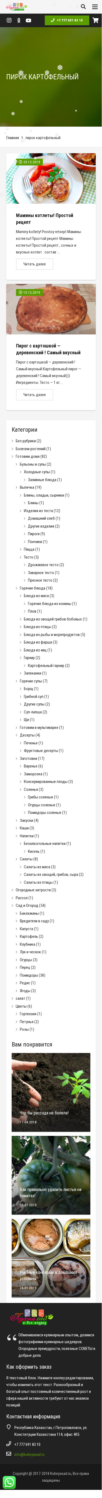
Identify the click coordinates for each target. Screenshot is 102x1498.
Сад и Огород (27, 905)
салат (20, 998)
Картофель (29, 936)
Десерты (27, 735)
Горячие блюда (32, 588)
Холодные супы (37, 471)
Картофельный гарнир (46, 665)
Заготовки (28, 758)
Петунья (26, 1021)
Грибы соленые (40, 797)
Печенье (31, 743)
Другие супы (34, 704)
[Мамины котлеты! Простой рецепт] (51, 216)
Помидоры (29, 975)
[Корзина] (95, 20)
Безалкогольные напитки (45, 843)
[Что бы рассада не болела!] (51, 1092)
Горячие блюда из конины (49, 603)
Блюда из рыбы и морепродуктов (52, 634)
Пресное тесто (40, 580)
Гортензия (28, 1013)
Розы (24, 1029)
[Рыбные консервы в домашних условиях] (51, 1258)
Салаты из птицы (38, 882)
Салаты (26, 859)
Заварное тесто (41, 572)
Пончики (35, 541)
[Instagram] (9, 20)
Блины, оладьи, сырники (44, 495)
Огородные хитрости (33, 890)
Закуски (26, 820)
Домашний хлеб (41, 518)
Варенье (30, 766)
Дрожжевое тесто (43, 564)
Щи (26, 719)
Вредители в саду (34, 921)
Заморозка (33, 774)
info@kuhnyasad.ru (29, 1454)
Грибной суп (33, 696)
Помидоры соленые (44, 812)
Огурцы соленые (41, 805)
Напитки (27, 835)
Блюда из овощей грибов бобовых (53, 619)
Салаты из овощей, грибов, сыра (51, 874)
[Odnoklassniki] (19, 20)
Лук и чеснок (30, 951)
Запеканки (32, 673)
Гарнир (29, 657)
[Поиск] (83, 7)
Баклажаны (29, 913)
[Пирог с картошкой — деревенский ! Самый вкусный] (51, 347)
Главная (12, 137)
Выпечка (27, 487)
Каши (24, 828)
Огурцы (26, 959)
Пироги (34, 533)
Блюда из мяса (36, 595)
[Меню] (95, 7)
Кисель (34, 851)
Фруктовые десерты (41, 750)
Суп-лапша (33, 712)
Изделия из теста (38, 510)
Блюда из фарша (38, 642)
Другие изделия (41, 526)
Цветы (21, 1006)
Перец (25, 967)
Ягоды (25, 990)
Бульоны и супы (33, 464)
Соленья (31, 789)
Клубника (27, 944)
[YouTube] (28, 20)
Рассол (22, 897)
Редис (25, 982)
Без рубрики (26, 440)
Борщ (28, 688)
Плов (32, 611)
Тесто (28, 557)
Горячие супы (31, 681)
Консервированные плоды (46, 781)
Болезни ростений (31, 448)
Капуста (26, 928)
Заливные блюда (42, 479)
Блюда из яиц (35, 650)
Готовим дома (28, 456)
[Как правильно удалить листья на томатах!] (51, 1175)
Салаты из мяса (37, 866)
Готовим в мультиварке (39, 727)
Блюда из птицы (37, 626)
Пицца (29, 549)
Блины (33, 502)
